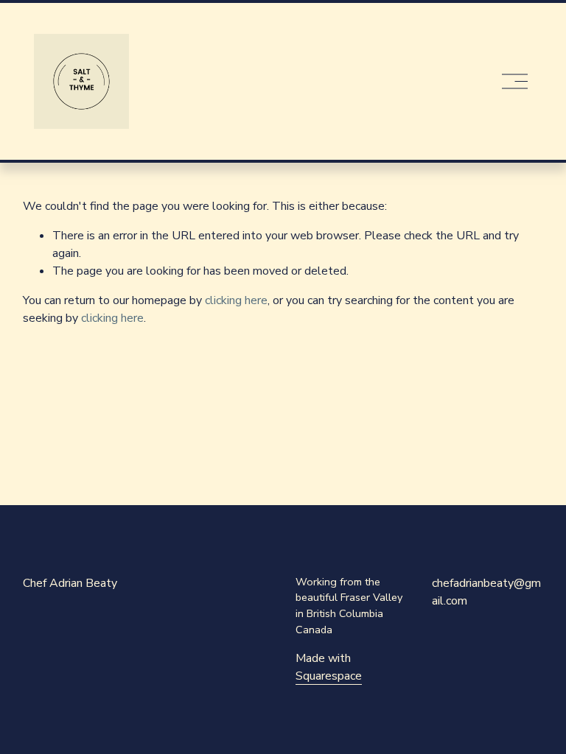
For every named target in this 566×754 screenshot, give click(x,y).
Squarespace (329, 676)
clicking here (236, 300)
